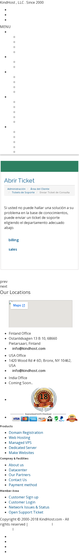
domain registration (34, 61)
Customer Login (22, 502)
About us (16, 465)
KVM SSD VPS (29, 81)
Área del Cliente (40, 188)
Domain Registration (26, 432)
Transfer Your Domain (36, 66)
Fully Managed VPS (33, 76)
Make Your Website (34, 101)
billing (13, 239)
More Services (20, 96)
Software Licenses (32, 111)
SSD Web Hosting (32, 36)
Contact (17, 9)
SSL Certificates (30, 116)
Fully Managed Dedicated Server (44, 86)
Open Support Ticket (26, 512)
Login (16, 19)
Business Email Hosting (37, 106)
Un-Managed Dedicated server (43, 91)
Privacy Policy (40, 524)
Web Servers (19, 71)
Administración (16, 188)
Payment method (23, 484)
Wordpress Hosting (34, 41)
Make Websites (21, 452)
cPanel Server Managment (39, 121)
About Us (25, 131)
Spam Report (25, 529)
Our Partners (28, 146)
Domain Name (20, 56)
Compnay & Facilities (25, 126)
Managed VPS (20, 442)
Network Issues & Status (29, 507)
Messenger (20, 14)
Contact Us (27, 136)
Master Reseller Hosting (37, 51)
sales (12, 249)
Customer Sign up (23, 497)
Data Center (28, 151)
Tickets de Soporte (23, 192)
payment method (32, 141)
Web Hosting (19, 31)
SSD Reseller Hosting (35, 46)
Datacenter (18, 470)
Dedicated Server (23, 447)
